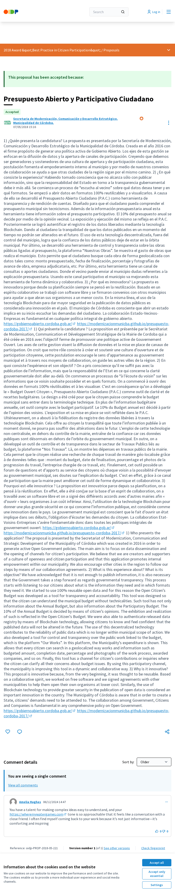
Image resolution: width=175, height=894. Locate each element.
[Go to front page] (34, 12)
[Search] (122, 12)
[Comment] (19, 732)
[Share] (167, 732)
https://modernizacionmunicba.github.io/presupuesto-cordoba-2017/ (64, 532)
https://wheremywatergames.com (38, 814)
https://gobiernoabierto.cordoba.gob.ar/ (40, 323)
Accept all (157, 863)
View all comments (23, 785)
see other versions (117, 848)
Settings (157, 885)
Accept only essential (157, 874)
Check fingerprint (153, 848)
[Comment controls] (166, 802)
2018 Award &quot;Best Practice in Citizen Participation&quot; (52, 50)
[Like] (8, 732)
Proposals (111, 50)
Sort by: (128, 762)
